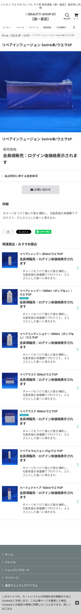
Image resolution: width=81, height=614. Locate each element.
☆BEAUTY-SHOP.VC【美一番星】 (40, 16)
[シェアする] (8, 232)
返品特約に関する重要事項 (21, 176)
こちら (8, 608)
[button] (67, 16)
